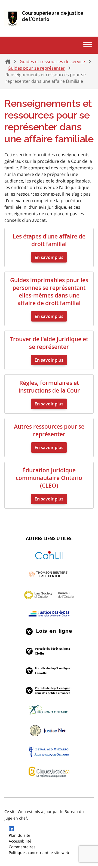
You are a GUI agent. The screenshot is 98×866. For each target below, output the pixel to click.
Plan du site (19, 835)
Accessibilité (20, 841)
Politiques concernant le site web (39, 852)
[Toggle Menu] (87, 44)
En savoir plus (49, 257)
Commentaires (22, 846)
